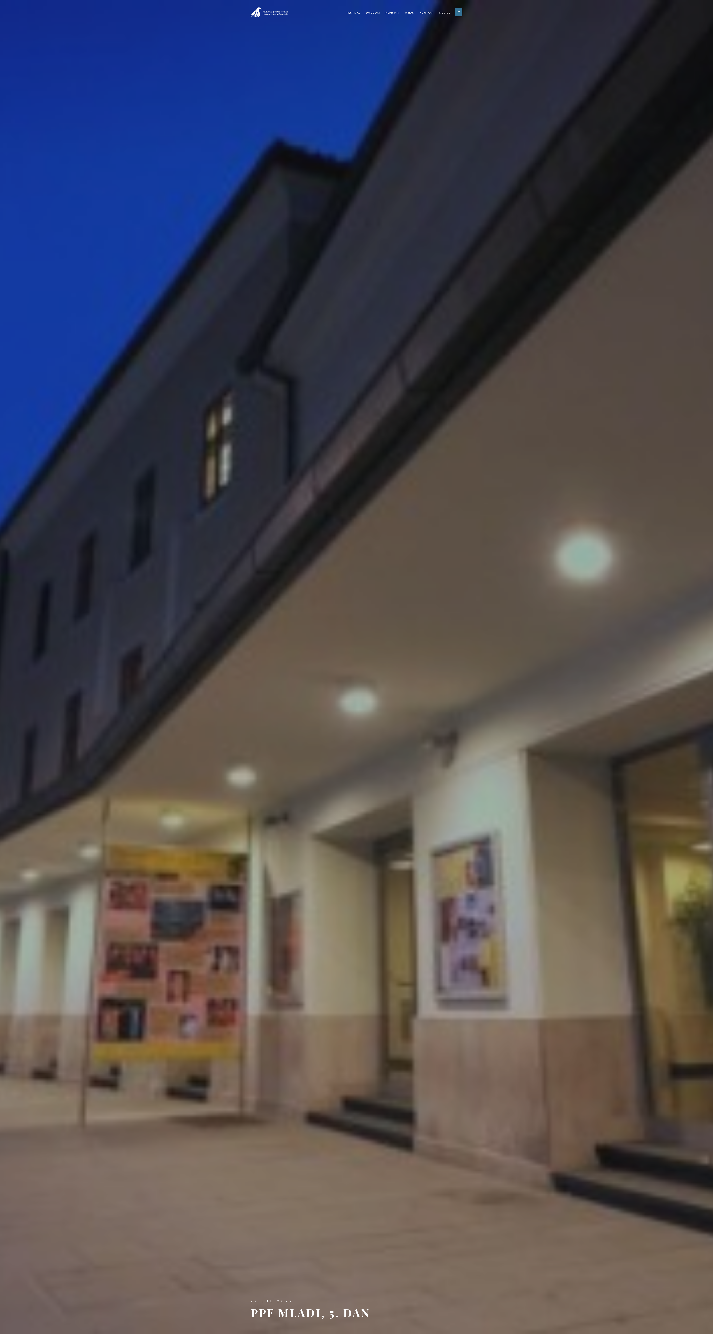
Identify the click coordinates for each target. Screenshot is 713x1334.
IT (459, 12)
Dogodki (373, 12)
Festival (353, 12)
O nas (409, 12)
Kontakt (427, 12)
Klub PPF (392, 12)
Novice (444, 12)
